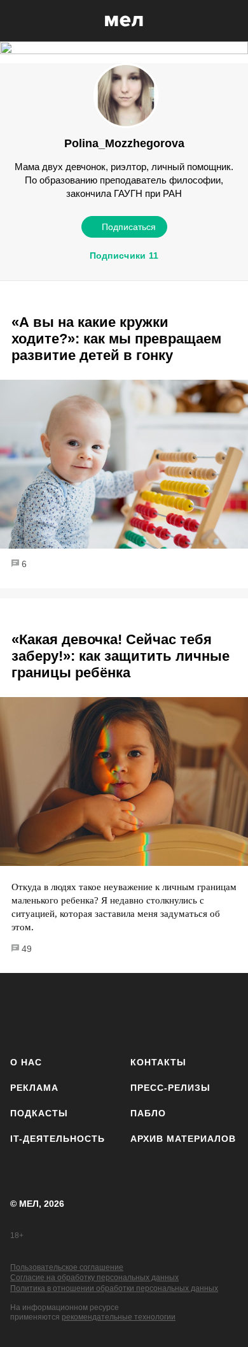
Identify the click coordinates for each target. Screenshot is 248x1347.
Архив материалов (183, 1139)
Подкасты (39, 1113)
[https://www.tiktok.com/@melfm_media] (124, 1012)
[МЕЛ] (124, 20)
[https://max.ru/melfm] (224, 1012)
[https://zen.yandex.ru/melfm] (57, 1012)
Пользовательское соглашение (66, 1267)
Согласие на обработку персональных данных (94, 1277)
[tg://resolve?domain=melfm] (24, 1012)
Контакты (158, 1062)
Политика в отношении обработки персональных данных (114, 1288)
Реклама (34, 1088)
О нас (26, 1062)
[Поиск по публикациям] (19, 21)
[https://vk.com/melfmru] (90, 1012)
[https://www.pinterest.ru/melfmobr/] (157, 1012)
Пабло (148, 1113)
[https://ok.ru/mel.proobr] (191, 1012)
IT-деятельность (57, 1139)
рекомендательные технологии (119, 1317)
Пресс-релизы (170, 1088)
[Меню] (229, 21)
